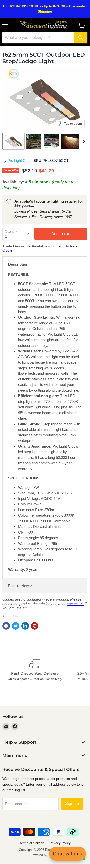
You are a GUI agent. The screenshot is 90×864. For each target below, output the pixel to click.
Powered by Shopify (45, 855)
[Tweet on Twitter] (16, 626)
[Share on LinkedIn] (25, 626)
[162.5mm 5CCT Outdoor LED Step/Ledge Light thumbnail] (34, 141)
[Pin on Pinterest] (34, 626)
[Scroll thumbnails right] (83, 141)
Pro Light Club (19, 160)
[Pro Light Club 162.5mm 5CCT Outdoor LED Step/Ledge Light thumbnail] (13, 141)
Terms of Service (32, 843)
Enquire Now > (20, 586)
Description (18, 264)
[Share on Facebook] (6, 626)
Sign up (72, 804)
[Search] (81, 37)
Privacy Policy (60, 843)
